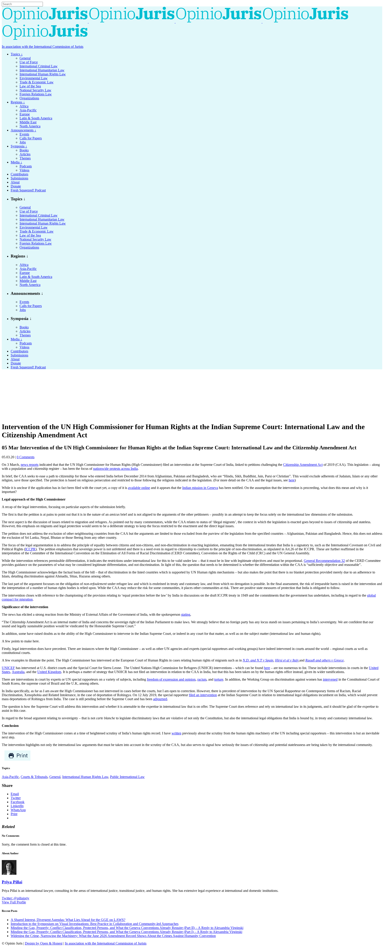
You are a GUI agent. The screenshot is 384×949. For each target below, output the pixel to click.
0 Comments (25, 457)
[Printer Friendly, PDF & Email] (17, 759)
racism (201, 679)
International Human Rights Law (85, 777)
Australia (18, 672)
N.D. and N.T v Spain (258, 660)
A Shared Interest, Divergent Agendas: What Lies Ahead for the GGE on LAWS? (68, 920)
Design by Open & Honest (43, 943)
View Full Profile (14, 902)
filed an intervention (203, 695)
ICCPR (30, 549)
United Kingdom (49, 672)
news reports (29, 464)
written (176, 733)
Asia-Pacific (10, 777)
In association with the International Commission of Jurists (42, 46)
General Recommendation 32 (324, 561)
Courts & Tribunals (34, 777)
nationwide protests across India (115, 468)
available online (139, 488)
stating (185, 614)
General (54, 777)
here (292, 480)
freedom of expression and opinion (171, 679)
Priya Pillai (12, 882)
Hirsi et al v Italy (286, 660)
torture (218, 679)
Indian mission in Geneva (200, 488)
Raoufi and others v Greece (324, 660)
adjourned (160, 699)
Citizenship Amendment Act (303, 464)
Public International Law (127, 777)
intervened (330, 679)
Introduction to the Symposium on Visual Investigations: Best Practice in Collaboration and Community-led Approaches (94, 924)
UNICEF (8, 668)
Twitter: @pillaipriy (15, 898)
